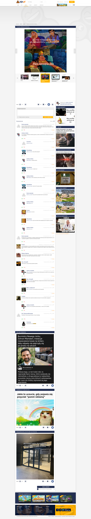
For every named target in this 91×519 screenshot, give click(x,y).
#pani (69, 104)
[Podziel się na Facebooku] (49, 104)
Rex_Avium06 (25, 262)
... (52, 489)
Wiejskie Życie (28, 509)
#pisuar (66, 104)
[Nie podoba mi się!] (27, 104)
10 (50, 489)
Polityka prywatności (49, 510)
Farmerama (27, 507)
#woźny (71, 104)
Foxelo (28, 210)
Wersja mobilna (18, 507)
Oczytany (29, 322)
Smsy (17, 509)
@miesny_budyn (29, 143)
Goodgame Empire (28, 511)
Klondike (27, 510)
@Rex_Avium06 (29, 272)
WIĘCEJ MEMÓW (45, 486)
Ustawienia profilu (38, 511)
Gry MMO (28, 506)
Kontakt (47, 507)
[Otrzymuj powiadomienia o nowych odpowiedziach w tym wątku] (53, 150)
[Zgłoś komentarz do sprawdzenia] (52, 124)
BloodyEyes (29, 150)
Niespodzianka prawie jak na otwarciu (26, 432)
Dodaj (71, 1)
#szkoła (66, 103)
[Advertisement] (45, 91)
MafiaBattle (27, 508)
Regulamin (47, 509)
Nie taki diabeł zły (21, 332)
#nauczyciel (62, 104)
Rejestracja (37, 508)
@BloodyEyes (29, 160)
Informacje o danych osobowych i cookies (49, 512)
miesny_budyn (25, 133)
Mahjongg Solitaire (19, 512)
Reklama (47, 508)
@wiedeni (28, 306)
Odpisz (53, 138)
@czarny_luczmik (29, 280)
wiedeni (23, 296)
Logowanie (37, 509)
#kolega (69, 103)
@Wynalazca (29, 229)
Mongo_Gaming (25, 253)
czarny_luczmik (30, 270)
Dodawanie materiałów (39, 510)
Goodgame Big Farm (29, 512)
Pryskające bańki (19, 511)
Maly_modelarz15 (31, 287)
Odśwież (51, 121)
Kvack (23, 244)
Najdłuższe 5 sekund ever (23, 390)
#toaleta (63, 103)
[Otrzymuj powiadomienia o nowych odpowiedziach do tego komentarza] (53, 124)
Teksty (17, 508)
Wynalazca (29, 218)
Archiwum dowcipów (19, 510)
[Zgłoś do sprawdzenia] (52, 104)
